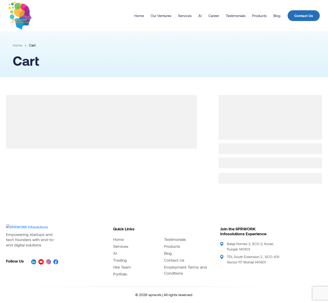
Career (213, 15)
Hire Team (122, 267)
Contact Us (303, 15)
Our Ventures (161, 15)
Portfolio (120, 273)
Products (259, 15)
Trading (120, 260)
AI (200, 15)
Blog (276, 15)
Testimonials (235, 15)
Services (185, 15)
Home (139, 15)
